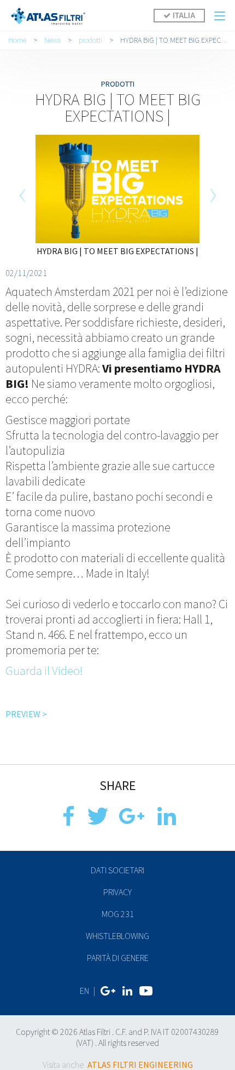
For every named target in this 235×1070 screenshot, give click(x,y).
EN (84, 990)
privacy (117, 891)
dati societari (117, 870)
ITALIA (183, 16)
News (52, 40)
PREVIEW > (26, 713)
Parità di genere (118, 957)
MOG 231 (118, 913)
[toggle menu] (219, 15)
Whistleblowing (117, 935)
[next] (212, 195)
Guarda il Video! (44, 670)
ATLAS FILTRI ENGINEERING (140, 1064)
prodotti (90, 40)
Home (17, 40)
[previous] (22, 195)
